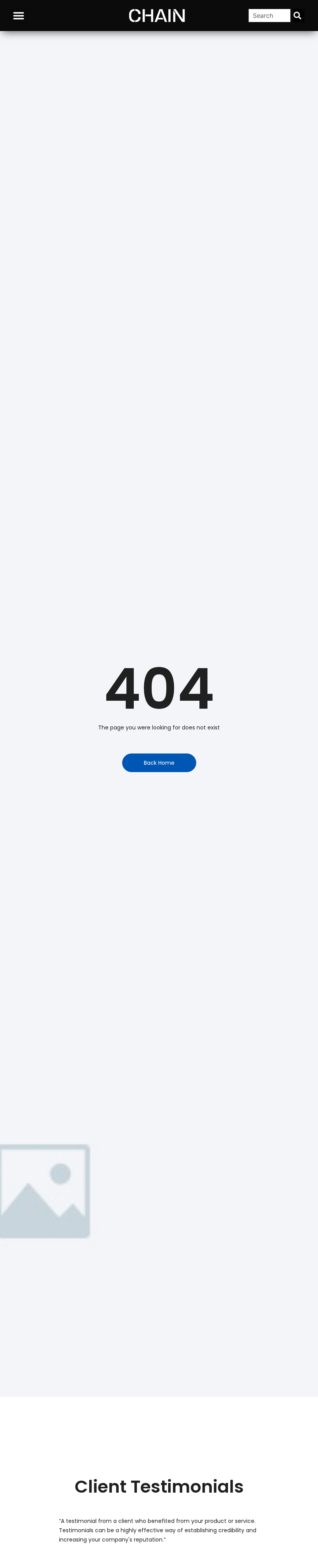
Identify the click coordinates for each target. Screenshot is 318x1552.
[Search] (299, 15)
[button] (19, 15)
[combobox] (269, 15)
